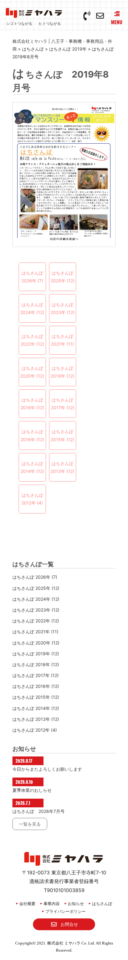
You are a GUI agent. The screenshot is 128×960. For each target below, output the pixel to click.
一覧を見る (30, 824)
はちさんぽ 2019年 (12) (62, 372)
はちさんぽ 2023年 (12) (63, 308)
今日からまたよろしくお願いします (47, 769)
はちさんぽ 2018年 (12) (32, 403)
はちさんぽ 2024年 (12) (32, 308)
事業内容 (51, 903)
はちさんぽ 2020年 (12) (32, 372)
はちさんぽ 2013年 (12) (62, 467)
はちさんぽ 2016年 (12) (32, 435)
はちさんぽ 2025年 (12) (63, 276)
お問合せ (69, 924)
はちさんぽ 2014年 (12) (32, 467)
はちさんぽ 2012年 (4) (32, 498)
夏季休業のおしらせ (32, 790)
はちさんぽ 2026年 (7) (32, 276)
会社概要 (27, 903)
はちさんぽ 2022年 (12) (32, 340)
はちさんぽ (102, 903)
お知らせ (76, 903)
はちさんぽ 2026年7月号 (38, 811)
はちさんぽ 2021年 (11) (62, 340)
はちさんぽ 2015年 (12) (62, 435)
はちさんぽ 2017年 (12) (62, 403)
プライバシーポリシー (65, 911)
